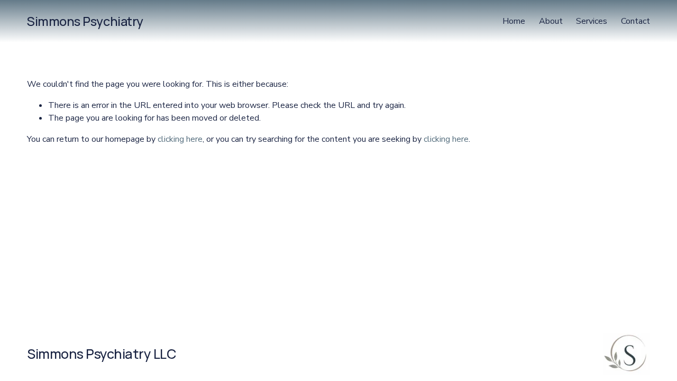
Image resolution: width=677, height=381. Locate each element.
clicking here (180, 139)
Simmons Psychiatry (85, 21)
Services (591, 21)
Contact (635, 21)
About (551, 21)
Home (513, 21)
